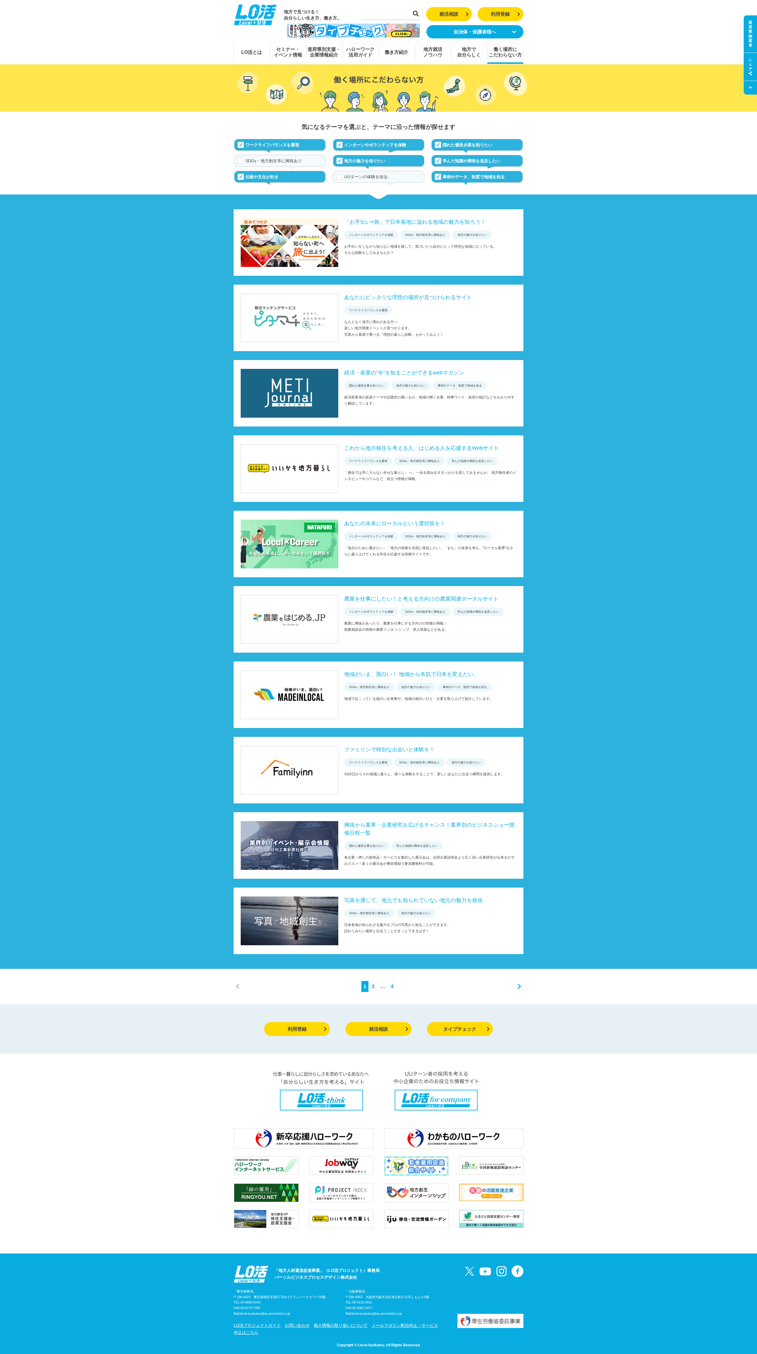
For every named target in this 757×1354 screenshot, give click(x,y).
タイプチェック (459, 1029)
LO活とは (251, 52)
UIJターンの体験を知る (366, 176)
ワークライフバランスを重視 (272, 144)
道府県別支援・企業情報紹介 (324, 52)
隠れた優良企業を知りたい (467, 144)
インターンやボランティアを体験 (375, 144)
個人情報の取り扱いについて (341, 1325)
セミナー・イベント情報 (288, 52)
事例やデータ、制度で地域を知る (474, 176)
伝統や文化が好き (262, 176)
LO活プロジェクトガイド (257, 1325)
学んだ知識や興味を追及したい (472, 160)
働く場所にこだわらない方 (505, 52)
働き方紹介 (396, 52)
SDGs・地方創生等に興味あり (273, 160)
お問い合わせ (297, 1325)
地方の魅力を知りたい (365, 160)
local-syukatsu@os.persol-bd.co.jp (265, 1313)
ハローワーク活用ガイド (360, 52)
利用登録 (500, 14)
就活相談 (448, 14)
